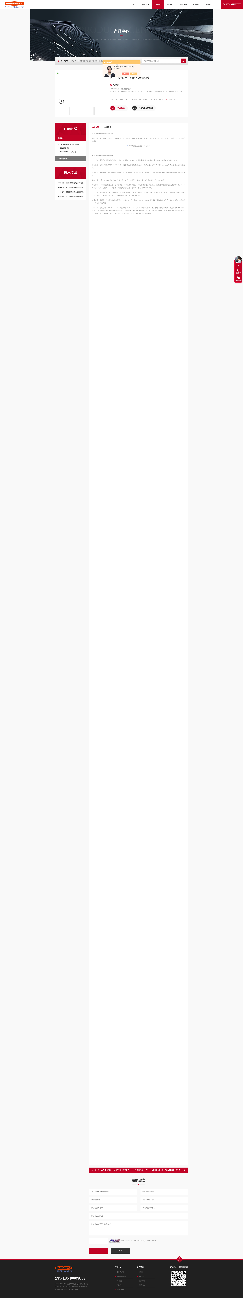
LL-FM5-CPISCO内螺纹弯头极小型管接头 (115, 1170)
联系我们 (209, 4)
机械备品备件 (121, 1276)
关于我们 (145, 4)
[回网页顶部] (238, 266)
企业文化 (142, 1276)
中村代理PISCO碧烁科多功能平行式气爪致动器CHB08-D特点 (71, 183)
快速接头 (113, 39)
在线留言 (196, 4)
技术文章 (183, 4)
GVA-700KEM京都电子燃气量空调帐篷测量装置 (87, 61)
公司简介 (142, 1272)
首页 (134, 4)
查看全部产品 (62, 158)
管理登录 (75, 1287)
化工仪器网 (66, 1287)
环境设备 (120, 1285)
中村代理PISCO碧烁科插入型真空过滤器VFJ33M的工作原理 (71, 192)
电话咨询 (238, 273)
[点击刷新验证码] (114, 1241)
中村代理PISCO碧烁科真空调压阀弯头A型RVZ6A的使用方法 (71, 187)
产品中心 (158, 4)
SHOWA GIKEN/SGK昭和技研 (70, 144)
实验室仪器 (120, 1289)
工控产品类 (120, 1272)
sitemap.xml (83, 1287)
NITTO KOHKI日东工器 (68, 152)
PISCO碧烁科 (123, 39)
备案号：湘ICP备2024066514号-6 (66, 1289)
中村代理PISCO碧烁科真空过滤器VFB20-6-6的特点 (71, 196)
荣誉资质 (142, 1281)
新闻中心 (170, 4)
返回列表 (140, 1170)
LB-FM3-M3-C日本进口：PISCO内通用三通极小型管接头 (171, 1170)
